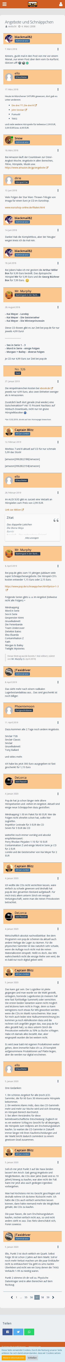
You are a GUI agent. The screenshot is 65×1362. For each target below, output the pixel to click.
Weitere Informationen (13, 1357)
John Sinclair (18, 109)
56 (31, 1297)
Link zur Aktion (13, 509)
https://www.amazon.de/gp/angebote (25, 167)
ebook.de (45, 388)
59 (48, 1297)
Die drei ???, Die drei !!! (23, 105)
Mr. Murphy (17, 659)
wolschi (12, 26)
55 (26, 1297)
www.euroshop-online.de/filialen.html (25, 207)
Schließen (32, 1357)
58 (42, 1297)
